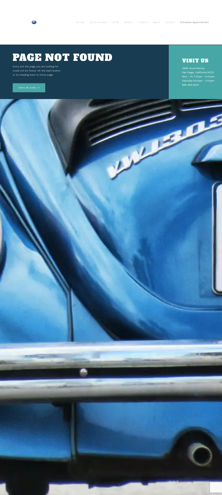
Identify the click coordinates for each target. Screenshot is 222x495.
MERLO (128, 22)
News (156, 22)
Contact (170, 22)
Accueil (80, 22)
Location (143, 22)
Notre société (98, 22)
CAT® (115, 22)
